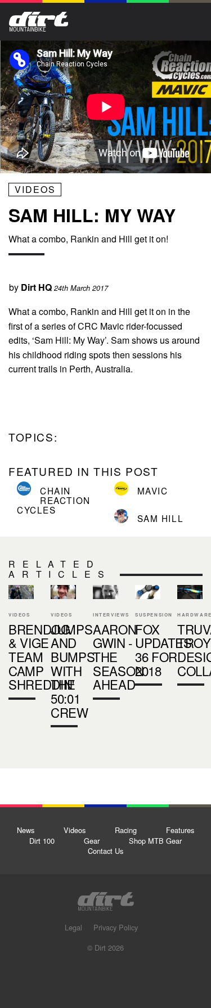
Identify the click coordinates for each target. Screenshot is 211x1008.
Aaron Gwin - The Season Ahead (118, 656)
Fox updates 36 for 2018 (163, 650)
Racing (126, 830)
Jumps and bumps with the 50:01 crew (63, 659)
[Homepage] (106, 898)
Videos (35, 189)
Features (180, 830)
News (25, 830)
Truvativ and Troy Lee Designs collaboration (190, 638)
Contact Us (105, 850)
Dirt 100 (42, 840)
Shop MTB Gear (155, 840)
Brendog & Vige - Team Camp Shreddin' (41, 656)
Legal (73, 927)
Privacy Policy (115, 927)
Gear (92, 840)
